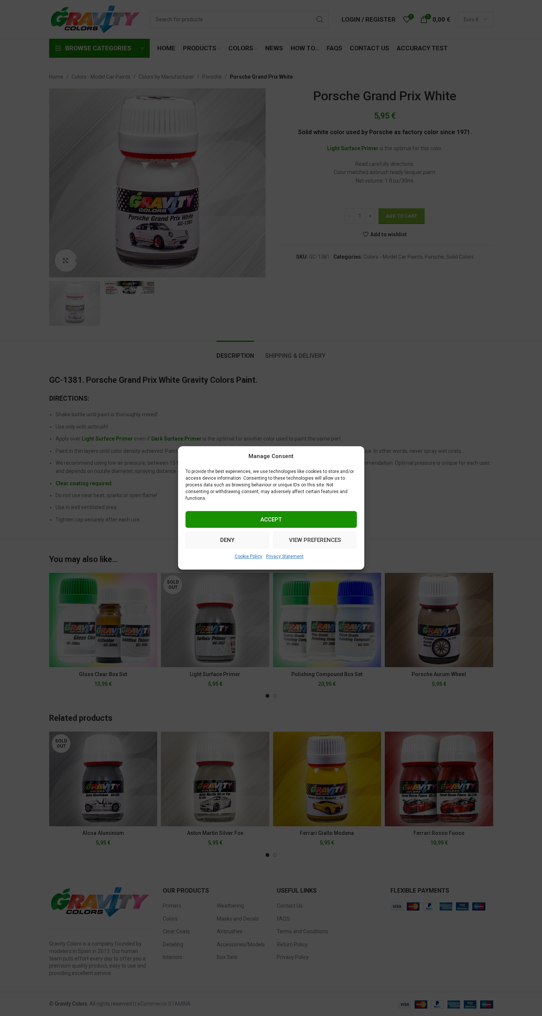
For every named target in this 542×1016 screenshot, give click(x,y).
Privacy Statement (285, 556)
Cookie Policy (248, 556)
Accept (271, 519)
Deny (227, 540)
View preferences (315, 540)
